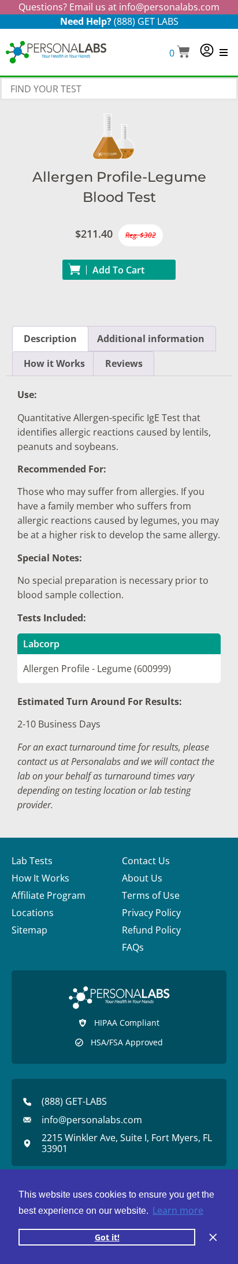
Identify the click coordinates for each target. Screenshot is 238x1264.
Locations (33, 912)
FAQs (133, 947)
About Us (142, 878)
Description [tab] (50, 338)
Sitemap (29, 930)
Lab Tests (32, 860)
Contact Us (146, 860)
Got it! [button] (107, 1237)
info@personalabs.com (169, 7)
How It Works (40, 878)
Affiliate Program (48, 895)
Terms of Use (151, 895)
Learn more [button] (178, 1210)
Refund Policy (151, 930)
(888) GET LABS (146, 21)
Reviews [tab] (124, 363)
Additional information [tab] (150, 338)
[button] (179, 52)
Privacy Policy (151, 912)
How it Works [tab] (54, 363)
